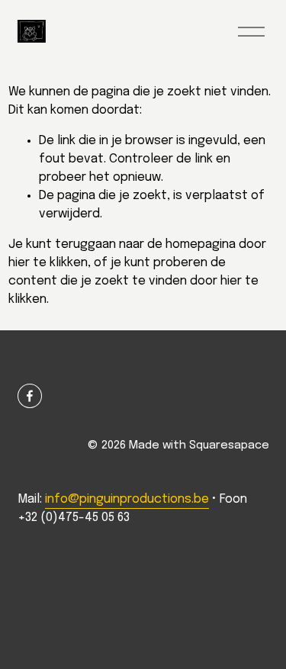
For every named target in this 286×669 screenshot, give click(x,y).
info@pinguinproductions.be (127, 499)
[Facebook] (30, 396)
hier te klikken (48, 262)
